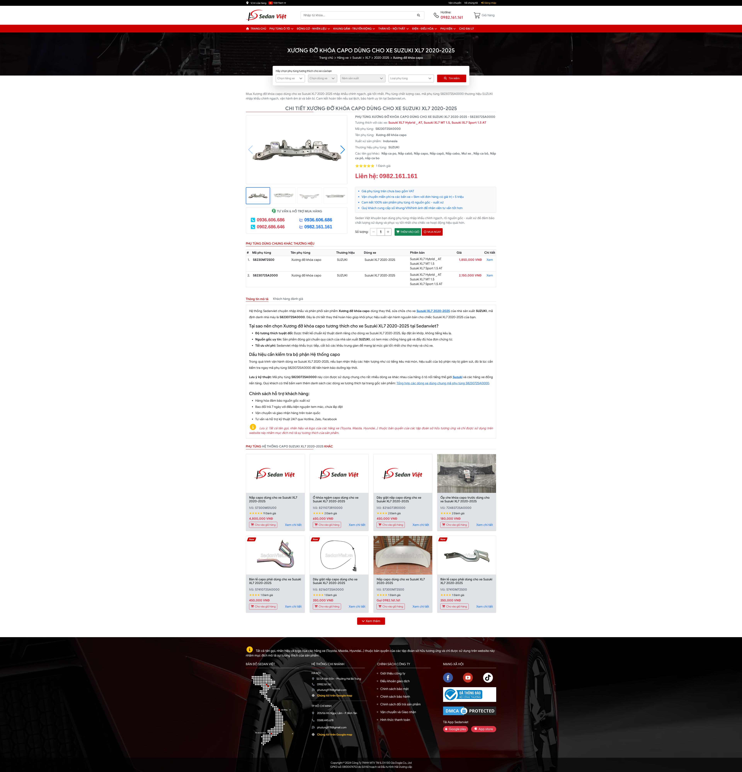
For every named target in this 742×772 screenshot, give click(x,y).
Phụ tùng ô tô (279, 28)
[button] (292, 28)
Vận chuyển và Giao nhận (398, 712)
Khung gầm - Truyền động (352, 28)
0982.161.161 (452, 17)
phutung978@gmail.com (331, 690)
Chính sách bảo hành (395, 697)
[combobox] (290, 78)
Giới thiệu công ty (392, 673)
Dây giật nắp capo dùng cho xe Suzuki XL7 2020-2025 (399, 499)
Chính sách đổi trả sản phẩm (400, 704)
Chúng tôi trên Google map (334, 695)
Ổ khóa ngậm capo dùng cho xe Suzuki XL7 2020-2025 (335, 499)
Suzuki (356, 58)
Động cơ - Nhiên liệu (312, 28)
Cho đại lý (466, 28)
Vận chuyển (454, 2)
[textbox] (288, 78)
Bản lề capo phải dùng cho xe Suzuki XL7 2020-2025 (275, 581)
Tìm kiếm (454, 78)
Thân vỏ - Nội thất (391, 28)
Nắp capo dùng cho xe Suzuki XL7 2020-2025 (273, 499)
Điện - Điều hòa (423, 28)
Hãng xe (343, 58)
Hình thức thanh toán (395, 720)
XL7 (367, 58)
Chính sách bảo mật (394, 689)
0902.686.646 (271, 226)
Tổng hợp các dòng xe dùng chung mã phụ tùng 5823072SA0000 (443, 383)
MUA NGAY (434, 232)
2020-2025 (381, 58)
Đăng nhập (490, 2)
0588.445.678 (325, 720)
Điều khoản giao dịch (395, 681)
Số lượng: (361, 232)
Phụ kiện (446, 28)
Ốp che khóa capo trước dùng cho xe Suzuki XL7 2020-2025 (465, 499)
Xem (490, 260)
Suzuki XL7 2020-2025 (433, 311)
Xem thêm (373, 621)
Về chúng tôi (471, 2)
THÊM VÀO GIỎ (409, 232)
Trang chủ (258, 28)
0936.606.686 (271, 219)
